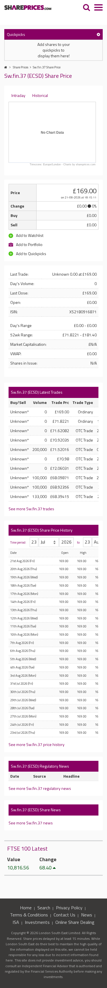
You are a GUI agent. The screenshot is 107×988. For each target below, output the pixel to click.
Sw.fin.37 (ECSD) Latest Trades (36, 392)
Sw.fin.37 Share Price (46, 67)
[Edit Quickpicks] (98, 34)
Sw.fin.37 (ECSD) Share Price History (41, 530)
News (86, 914)
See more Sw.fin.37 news (31, 823)
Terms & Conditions (29, 914)
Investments (37, 922)
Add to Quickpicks (30, 254)
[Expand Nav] (98, 8)
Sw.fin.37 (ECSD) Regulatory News (40, 766)
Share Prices (20, 67)
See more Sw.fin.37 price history (36, 744)
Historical (40, 95)
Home (26, 907)
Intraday (18, 95)
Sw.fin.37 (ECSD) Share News (36, 810)
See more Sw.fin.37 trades (31, 509)
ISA (16, 922)
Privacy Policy (69, 907)
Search (43, 907)
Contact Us (64, 914)
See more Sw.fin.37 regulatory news (40, 788)
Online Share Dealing (74, 922)
